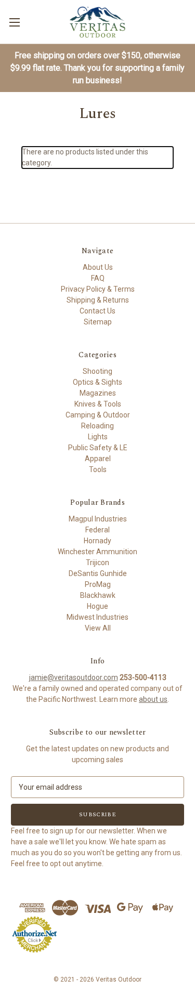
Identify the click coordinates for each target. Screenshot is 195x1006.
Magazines (98, 393)
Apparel (98, 458)
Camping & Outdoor (98, 415)
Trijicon (97, 562)
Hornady (97, 541)
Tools (98, 469)
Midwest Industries (97, 617)
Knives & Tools (97, 404)
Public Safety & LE (97, 447)
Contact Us (97, 311)
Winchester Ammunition (97, 551)
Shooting (97, 371)
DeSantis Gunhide (98, 573)
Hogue (97, 606)
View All (98, 628)
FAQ (98, 278)
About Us (98, 267)
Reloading (97, 426)
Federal (97, 530)
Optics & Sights (97, 382)
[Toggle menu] (14, 22)
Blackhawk (97, 595)
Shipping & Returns (98, 300)
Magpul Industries (98, 519)
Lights (98, 437)
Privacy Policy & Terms (98, 289)
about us (153, 699)
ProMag (98, 584)
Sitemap (98, 322)
